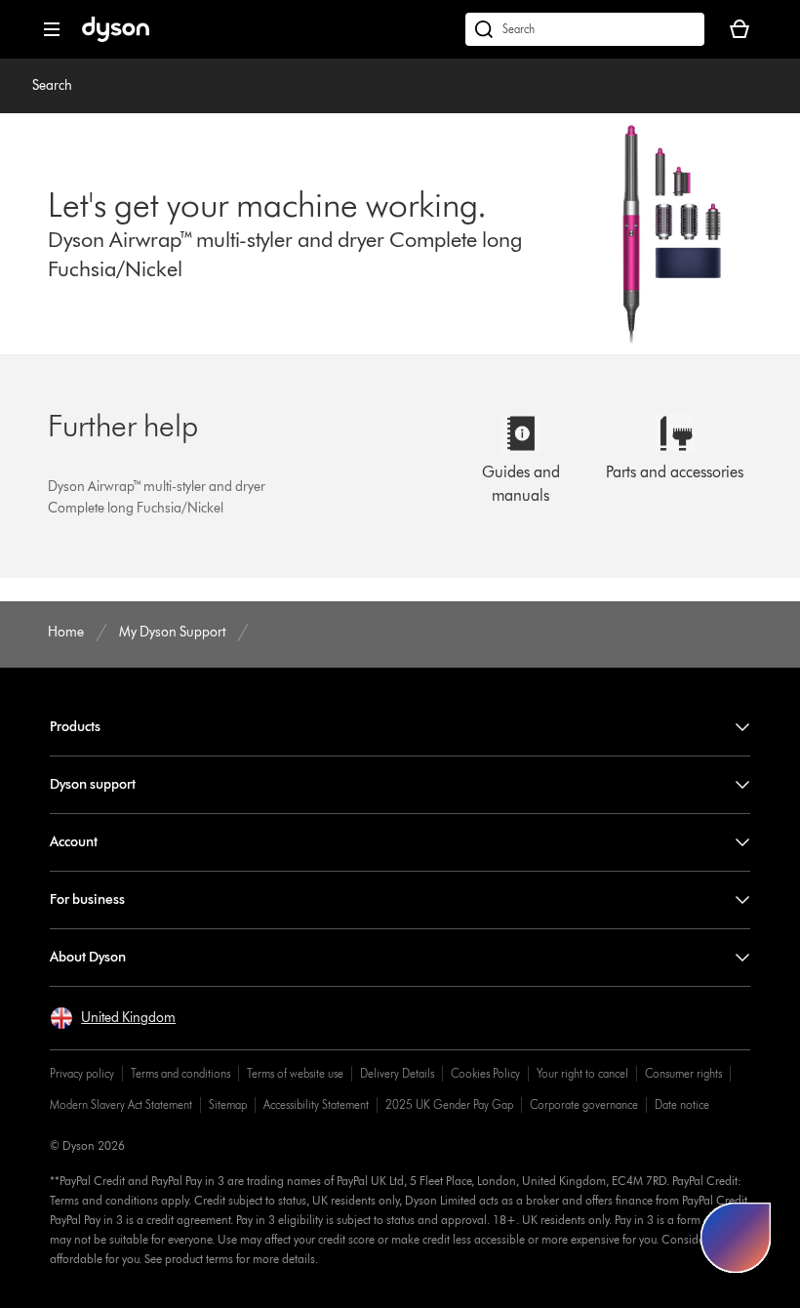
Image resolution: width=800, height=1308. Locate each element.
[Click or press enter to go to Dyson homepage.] (115, 37)
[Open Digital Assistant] (735, 1238)
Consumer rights (683, 1073)
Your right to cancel (582, 1073)
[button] (113, 1018)
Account (74, 842)
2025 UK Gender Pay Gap (449, 1104)
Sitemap (228, 1104)
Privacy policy (82, 1073)
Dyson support (93, 784)
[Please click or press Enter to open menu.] (51, 29)
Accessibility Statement (316, 1104)
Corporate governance (584, 1104)
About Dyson (88, 957)
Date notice (682, 1104)
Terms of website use (295, 1073)
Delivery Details (397, 1073)
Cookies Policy (485, 1073)
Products (75, 726)
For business (87, 899)
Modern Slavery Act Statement (121, 1104)
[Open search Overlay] (584, 29)
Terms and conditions (180, 1073)
